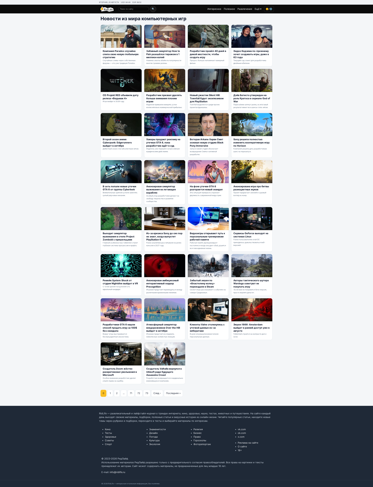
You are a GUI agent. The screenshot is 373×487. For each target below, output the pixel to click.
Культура (154, 440)
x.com (241, 436)
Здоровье (110, 436)
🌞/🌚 (269, 8)
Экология (154, 444)
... (124, 393)
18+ (240, 450)
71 (131, 393)
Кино (108, 429)
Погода (153, 436)
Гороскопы (199, 440)
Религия (198, 429)
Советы (109, 440)
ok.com (242, 432)
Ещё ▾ (258, 8)
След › (157, 393)
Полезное (229, 8)
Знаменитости (157, 429)
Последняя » (173, 393)
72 (138, 393)
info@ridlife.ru (117, 472)
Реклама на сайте (248, 442)
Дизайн (153, 432)
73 (146, 393)
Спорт (108, 444)
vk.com (242, 429)
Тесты (108, 432)
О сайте (242, 446)
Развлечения (244, 8)
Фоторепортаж (202, 444)
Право (197, 436)
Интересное (214, 8)
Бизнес (197, 432)
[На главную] (106, 9)
